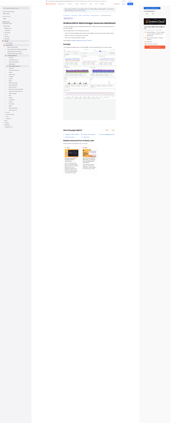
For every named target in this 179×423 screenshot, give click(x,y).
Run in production (10, 114)
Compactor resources (14, 70)
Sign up (130, 3)
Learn (91, 3)
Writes (10, 106)
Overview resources (13, 59)
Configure (7, 36)
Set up (6, 34)
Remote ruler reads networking (16, 89)
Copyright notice (9, 127)
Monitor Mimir (86, 15)
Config (10, 72)
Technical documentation (8, 11)
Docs (96, 3)
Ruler (10, 95)
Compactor (11, 68)
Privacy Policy (69, 1)
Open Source (83, 3)
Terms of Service (60, 1)
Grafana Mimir (74, 15)
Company (102, 3)
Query (6, 120)
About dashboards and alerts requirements (17, 49)
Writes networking (13, 108)
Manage (80, 15)
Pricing (76, 3)
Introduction (7, 30)
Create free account (154, 47)
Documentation (66, 15)
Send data (7, 38)
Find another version (7, 23)
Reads (10, 80)
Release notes (8, 28)
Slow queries (12, 99)
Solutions (70, 3)
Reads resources (13, 87)
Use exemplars (9, 43)
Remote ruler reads (13, 82)
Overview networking (14, 62)
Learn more (102, 1)
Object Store (12, 74)
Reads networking (13, 85)
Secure (7, 112)
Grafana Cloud (61, 3)
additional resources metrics (84, 40)
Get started (7, 32)
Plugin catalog (6, 13)
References (7, 124)
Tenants (11, 101)
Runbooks (8, 118)
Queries (10, 78)
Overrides (11, 76)
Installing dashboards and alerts (14, 53)
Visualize (7, 122)
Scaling (10, 97)
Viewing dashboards (95, 15)
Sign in (124, 3)
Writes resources (13, 110)
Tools (7, 116)
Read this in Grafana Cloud (151, 8)
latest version (81, 10)
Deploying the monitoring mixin (14, 51)
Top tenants (12, 103)
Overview (11, 57)
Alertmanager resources (14, 66)
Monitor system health (12, 47)
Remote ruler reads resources (15, 91)
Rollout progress (13, 93)
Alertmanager (12, 64)
